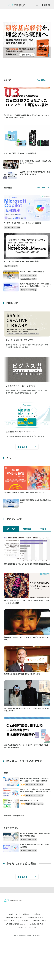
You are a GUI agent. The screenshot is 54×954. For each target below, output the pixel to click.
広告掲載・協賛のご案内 (36, 917)
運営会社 (27, 914)
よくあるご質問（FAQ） (38, 924)
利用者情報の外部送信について (16, 924)
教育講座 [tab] (27, 528)
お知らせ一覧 (14, 914)
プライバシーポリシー (11, 921)
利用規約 (26, 921)
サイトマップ (32, 927)
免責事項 (38, 914)
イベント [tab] (43, 528)
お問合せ (22, 927)
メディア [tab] (11, 528)
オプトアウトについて (40, 921)
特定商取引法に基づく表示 (15, 917)
